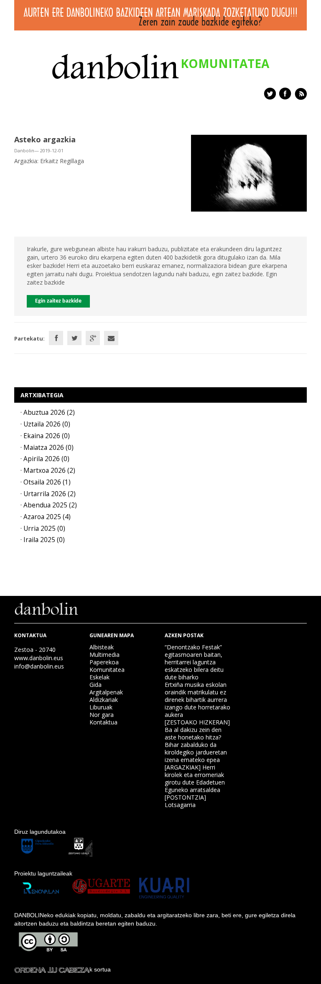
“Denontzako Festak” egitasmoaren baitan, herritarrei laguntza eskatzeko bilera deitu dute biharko (194, 662)
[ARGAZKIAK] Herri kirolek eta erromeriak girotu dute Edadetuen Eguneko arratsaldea (195, 778)
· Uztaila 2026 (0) (45, 424)
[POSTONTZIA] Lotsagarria (185, 801)
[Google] (93, 338)
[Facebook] (56, 338)
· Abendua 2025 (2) (48, 505)
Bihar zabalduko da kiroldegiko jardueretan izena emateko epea (196, 752)
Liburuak (100, 707)
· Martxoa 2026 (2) (47, 470)
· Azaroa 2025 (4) (45, 516)
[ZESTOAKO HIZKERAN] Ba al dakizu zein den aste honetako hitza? (197, 729)
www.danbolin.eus (38, 658)
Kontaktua (103, 722)
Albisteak (101, 647)
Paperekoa (104, 662)
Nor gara (101, 715)
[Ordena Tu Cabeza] (51, 969)
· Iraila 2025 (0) (42, 539)
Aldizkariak (103, 700)
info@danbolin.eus (39, 666)
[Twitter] (74, 338)
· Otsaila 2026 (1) (45, 482)
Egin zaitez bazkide (58, 301)
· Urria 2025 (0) (42, 528)
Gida (95, 685)
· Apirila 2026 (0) (44, 458)
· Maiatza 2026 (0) (47, 447)
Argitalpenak (106, 692)
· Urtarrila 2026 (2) (48, 493)
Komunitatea (107, 670)
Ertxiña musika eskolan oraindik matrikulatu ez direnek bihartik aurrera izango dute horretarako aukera (197, 700)
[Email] (111, 338)
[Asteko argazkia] (249, 173)
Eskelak (99, 677)
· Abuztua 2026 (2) (47, 412)
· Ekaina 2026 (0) (45, 435)
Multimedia (104, 655)
